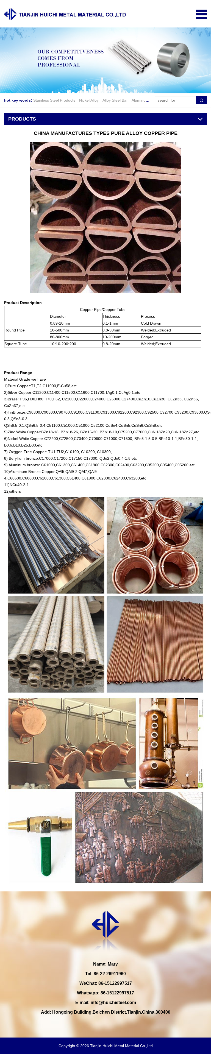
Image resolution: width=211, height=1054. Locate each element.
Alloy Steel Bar (115, 100)
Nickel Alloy (89, 100)
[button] (99, 88)
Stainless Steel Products (54, 100)
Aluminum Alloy (145, 100)
